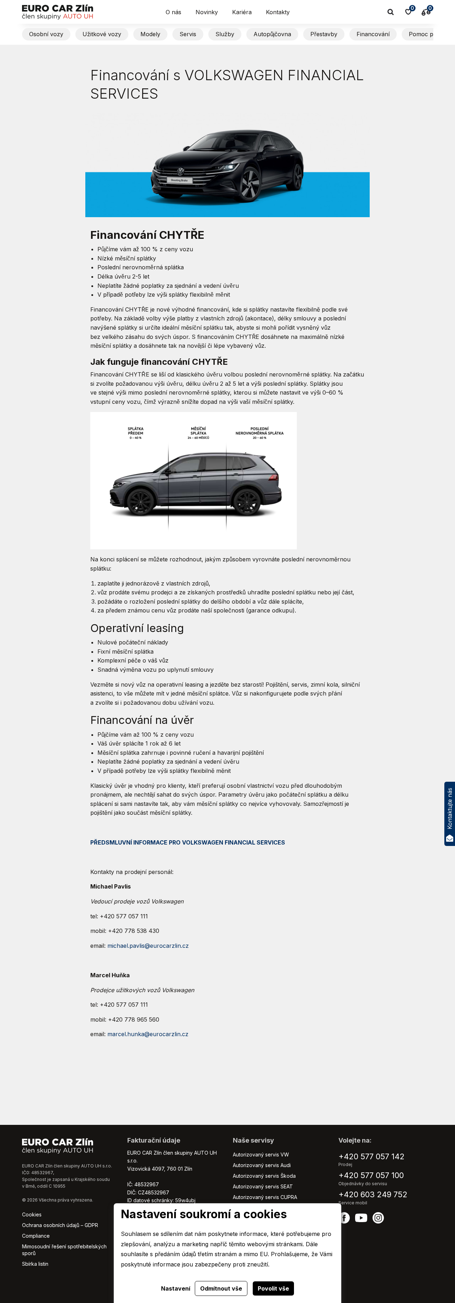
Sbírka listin (35, 1264)
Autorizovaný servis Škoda (264, 1176)
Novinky (207, 12)
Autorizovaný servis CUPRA (265, 1197)
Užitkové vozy (101, 34)
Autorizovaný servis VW (261, 1154)
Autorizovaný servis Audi (262, 1165)
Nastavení (175, 1288)
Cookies (32, 1214)
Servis (188, 34)
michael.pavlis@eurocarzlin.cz (148, 945)
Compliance (36, 1236)
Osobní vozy (46, 34)
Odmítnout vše (221, 1288)
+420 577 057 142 (371, 1156)
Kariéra (242, 12)
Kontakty (278, 12)
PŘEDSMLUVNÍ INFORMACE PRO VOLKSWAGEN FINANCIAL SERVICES (187, 842)
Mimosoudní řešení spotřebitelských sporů (64, 1249)
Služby (224, 34)
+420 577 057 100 (371, 1175)
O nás (173, 12)
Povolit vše (273, 1288)
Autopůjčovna (272, 34)
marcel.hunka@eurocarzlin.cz (147, 1034)
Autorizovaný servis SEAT (263, 1186)
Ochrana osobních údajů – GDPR (60, 1225)
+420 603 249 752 (372, 1194)
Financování (373, 34)
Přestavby (323, 34)
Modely (150, 34)
